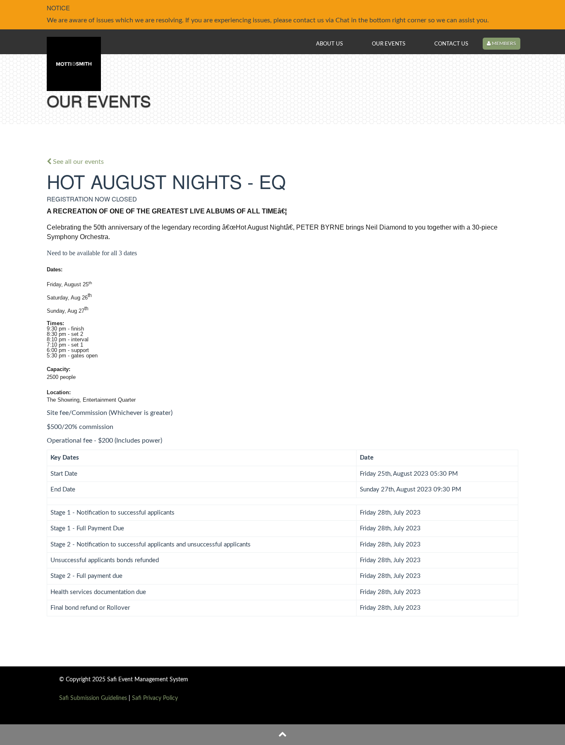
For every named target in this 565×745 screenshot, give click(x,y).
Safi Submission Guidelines (93, 698)
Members (503, 43)
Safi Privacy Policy (155, 698)
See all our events (77, 161)
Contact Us (451, 44)
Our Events (388, 44)
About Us (329, 44)
